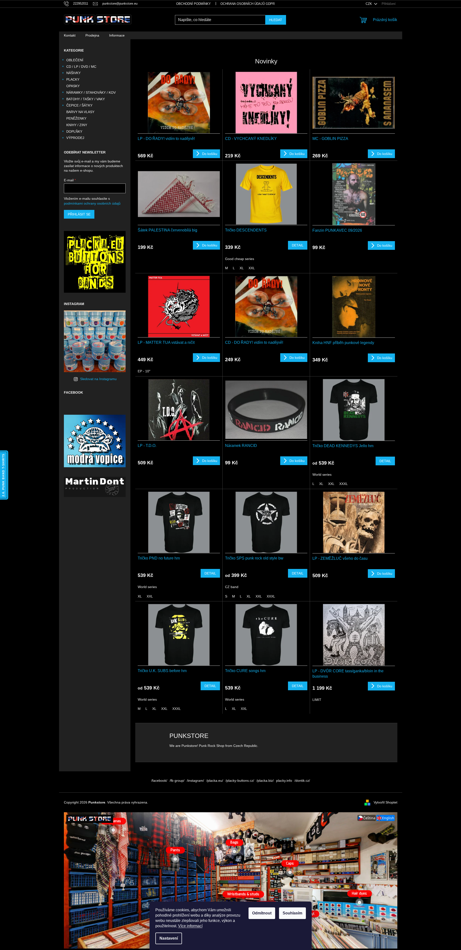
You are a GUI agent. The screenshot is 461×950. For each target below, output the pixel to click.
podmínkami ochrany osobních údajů (92, 203)
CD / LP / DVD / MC (81, 67)
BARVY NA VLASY (80, 112)
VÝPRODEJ (75, 138)
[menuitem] (69, 35)
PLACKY (72, 79)
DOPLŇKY (74, 131)
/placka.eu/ (214, 780)
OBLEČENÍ (74, 60)
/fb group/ (177, 780)
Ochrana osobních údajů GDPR (247, 4)
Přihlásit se (79, 214)
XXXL (343, 484)
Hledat (275, 20)
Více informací (190, 926)
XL (242, 268)
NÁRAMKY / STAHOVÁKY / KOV (91, 92)
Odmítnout (262, 913)
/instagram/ (195, 780)
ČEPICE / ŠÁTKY (79, 105)
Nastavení (168, 938)
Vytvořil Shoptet (385, 802)
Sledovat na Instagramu (98, 379)
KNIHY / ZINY (76, 125)
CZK (369, 4)
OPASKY (73, 86)
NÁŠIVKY (73, 73)
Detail (297, 245)
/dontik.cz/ (302, 780)
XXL (252, 268)
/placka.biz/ (265, 780)
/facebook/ (159, 780)
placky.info (284, 780)
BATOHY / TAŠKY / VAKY (85, 99)
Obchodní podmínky (193, 4)
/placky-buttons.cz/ (240, 780)
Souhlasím (292, 913)
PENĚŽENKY (76, 118)
